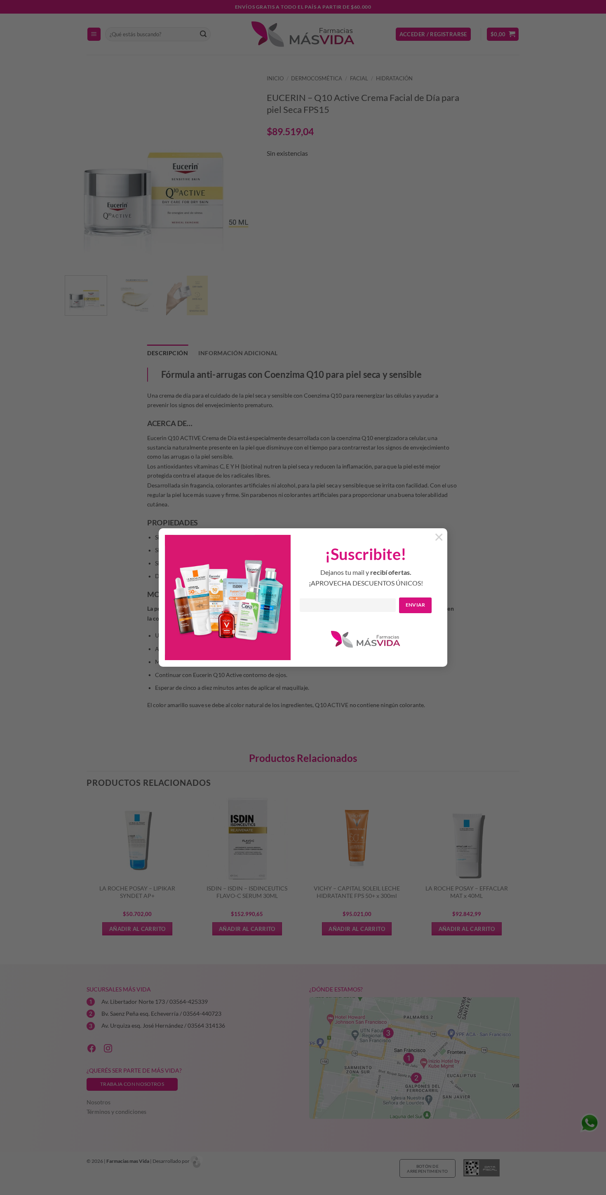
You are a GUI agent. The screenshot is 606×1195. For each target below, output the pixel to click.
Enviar (415, 605)
